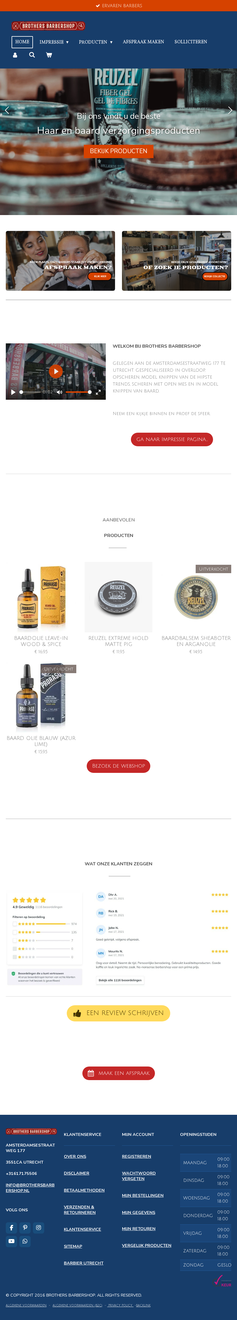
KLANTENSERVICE (82, 1229)
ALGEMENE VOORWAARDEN (73, 1305)
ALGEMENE (13, 1305)
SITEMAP (73, 1246)
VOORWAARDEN (34, 1305)
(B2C (97, 1305)
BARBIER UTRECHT (83, 1263)
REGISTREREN (136, 1156)
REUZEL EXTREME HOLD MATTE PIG (118, 641)
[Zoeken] (32, 55)
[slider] (30, 392)
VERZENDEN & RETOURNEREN (80, 1209)
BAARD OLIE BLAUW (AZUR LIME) (41, 741)
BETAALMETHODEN (84, 1190)
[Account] (15, 55)
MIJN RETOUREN (138, 1229)
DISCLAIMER (76, 1173)
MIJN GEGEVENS (138, 1212)
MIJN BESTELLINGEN (143, 1195)
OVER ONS (75, 1156)
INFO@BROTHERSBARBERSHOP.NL (30, 1187)
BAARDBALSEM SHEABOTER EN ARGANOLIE (196, 641)
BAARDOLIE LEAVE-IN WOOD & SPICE (41, 641)
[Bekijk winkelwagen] (49, 55)
